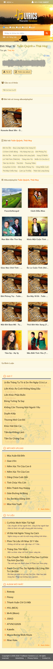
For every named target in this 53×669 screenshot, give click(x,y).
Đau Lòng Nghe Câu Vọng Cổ (24, 148)
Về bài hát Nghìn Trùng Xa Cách (23, 533)
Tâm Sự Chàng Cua (14, 438)
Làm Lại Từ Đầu (25, 171)
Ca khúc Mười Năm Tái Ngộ (21, 523)
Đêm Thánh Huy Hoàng (18, 488)
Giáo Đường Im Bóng (17, 493)
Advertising (19, 658)
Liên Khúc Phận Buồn (14, 395)
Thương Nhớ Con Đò (14, 420)
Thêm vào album (24, 72)
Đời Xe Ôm (7, 148)
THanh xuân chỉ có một (19, 602)
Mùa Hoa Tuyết (14, 504)
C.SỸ (26, 28)
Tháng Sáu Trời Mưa (17, 549)
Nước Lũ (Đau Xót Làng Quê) (24, 155)
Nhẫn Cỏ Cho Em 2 (42, 159)
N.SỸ (33, 28)
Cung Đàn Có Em (9, 167)
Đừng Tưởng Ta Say (14, 401)
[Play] (4, 55)
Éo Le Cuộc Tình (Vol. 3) (38, 268)
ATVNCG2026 (14, 624)
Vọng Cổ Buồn (42, 155)
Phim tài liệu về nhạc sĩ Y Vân (22, 541)
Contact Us (46, 658)
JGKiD (10, 619)
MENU (9, 2)
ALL (6, 28)
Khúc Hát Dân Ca (12, 426)
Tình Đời (20, 163)
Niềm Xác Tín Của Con (18, 472)
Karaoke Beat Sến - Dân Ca (12, 130)
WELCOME (41, 2)
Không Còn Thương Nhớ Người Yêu (22, 407)
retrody (11, 592)
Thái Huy (42, 46)
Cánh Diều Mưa (38, 211)
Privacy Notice (33, 658)
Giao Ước (12, 461)
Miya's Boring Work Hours (19, 635)
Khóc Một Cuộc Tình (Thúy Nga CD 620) (38, 239)
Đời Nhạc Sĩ (7, 46)
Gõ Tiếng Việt (11, 37)
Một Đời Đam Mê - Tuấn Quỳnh (12, 325)
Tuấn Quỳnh (25, 46)
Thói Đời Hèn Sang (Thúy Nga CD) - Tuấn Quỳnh (38, 325)
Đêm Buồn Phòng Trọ (26, 167)
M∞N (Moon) (13, 613)
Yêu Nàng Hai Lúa (27, 152)
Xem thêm (44, 509)
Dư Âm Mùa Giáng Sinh (18, 499)
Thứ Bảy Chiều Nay (10, 171)
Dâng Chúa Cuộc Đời (17, 477)
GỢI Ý (9, 376)
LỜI (19, 28)
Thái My (10, 50)
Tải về (8, 72)
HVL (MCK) (12, 608)
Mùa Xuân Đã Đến (16, 456)
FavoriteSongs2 (11, 211)
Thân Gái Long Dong (41, 171)
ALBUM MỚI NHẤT (15, 584)
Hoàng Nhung (37, 385)
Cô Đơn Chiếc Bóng (10, 152)
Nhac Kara (12, 640)
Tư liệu (10, 515)
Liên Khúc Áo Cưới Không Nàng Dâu (22, 389)
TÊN (13, 28)
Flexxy (10, 597)
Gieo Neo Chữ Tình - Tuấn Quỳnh (12, 268)
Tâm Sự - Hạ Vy (12, 353)
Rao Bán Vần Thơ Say (12, 239)
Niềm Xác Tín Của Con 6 (19, 466)
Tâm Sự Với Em (9, 163)
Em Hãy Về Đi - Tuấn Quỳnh (38, 296)
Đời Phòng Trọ (41, 152)
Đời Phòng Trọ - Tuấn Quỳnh (12, 296)
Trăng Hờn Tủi (27, 159)
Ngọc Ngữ (23, 385)
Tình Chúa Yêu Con (16, 483)
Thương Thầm (30, 163)
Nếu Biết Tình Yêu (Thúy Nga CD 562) (38, 353)
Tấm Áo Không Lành (14, 432)
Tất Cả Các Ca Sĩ (9, 90)
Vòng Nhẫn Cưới (42, 167)
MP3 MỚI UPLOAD (15, 448)
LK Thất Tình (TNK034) (11, 159)
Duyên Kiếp (10, 413)
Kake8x (10, 629)
